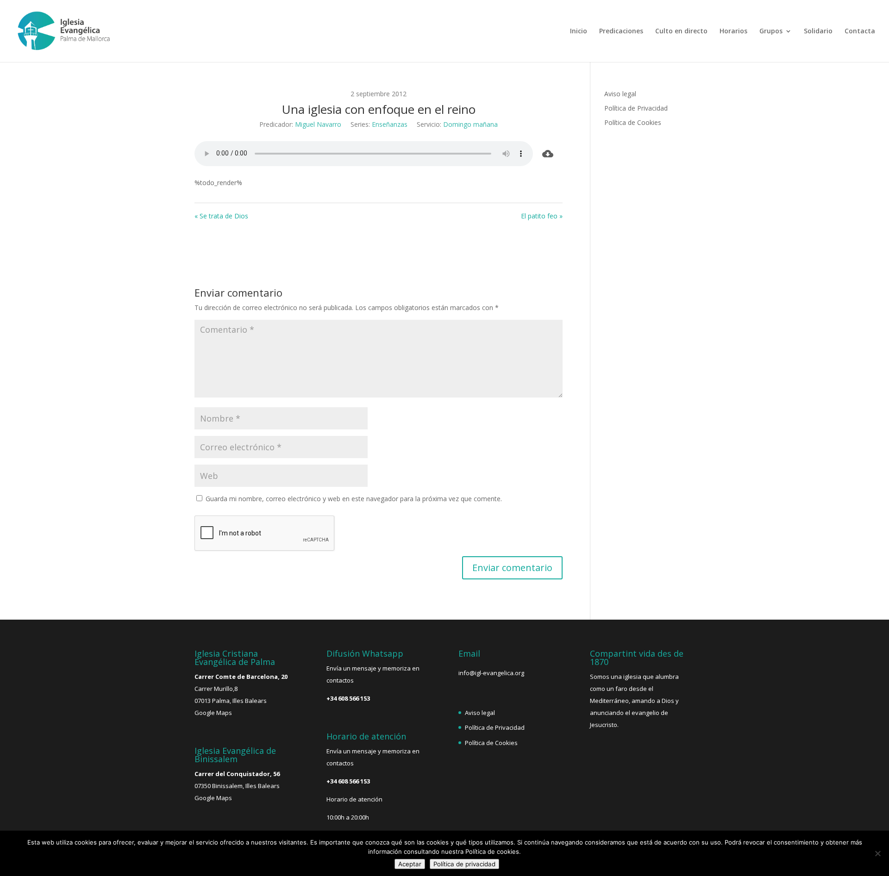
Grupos (771, 31)
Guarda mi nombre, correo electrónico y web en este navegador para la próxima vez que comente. (354, 498)
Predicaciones (621, 31)
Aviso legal (620, 93)
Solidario (818, 31)
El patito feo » (542, 215)
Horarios (733, 31)
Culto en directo (681, 31)
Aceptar (409, 864)
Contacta (860, 31)
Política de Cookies (632, 122)
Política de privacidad (464, 864)
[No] (877, 853)
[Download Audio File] (548, 153)
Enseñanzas (389, 124)
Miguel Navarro (318, 124)
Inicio (578, 31)
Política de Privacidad (636, 108)
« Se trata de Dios (221, 215)
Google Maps (213, 712)
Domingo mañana (470, 124)
